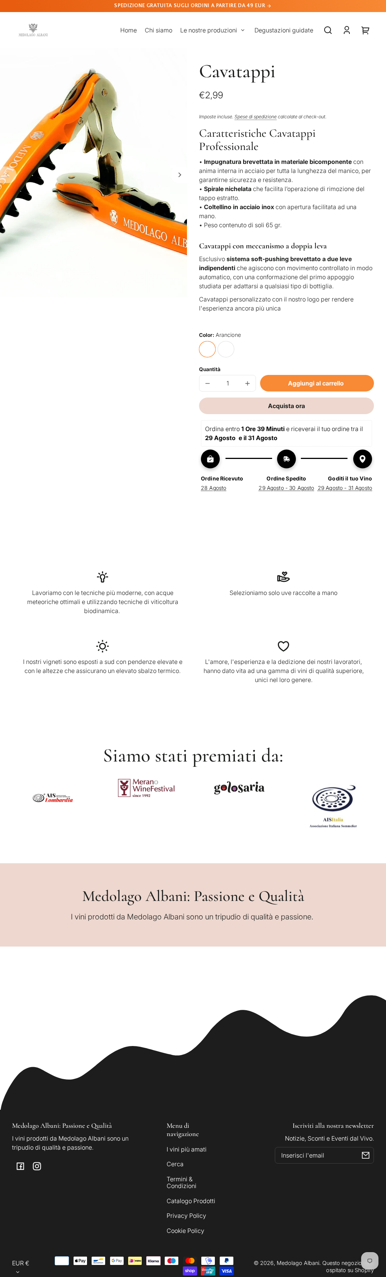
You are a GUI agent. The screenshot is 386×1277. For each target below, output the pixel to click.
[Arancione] (207, 349)
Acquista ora (286, 406)
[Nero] (226, 349)
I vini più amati (187, 1149)
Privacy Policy (186, 1215)
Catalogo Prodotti (191, 1201)
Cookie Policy (185, 1230)
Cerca (175, 1164)
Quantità (210, 369)
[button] (328, 30)
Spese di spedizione (255, 116)
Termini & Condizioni (181, 1182)
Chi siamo (158, 30)
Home (128, 30)
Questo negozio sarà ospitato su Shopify (348, 1266)
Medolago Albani (298, 1263)
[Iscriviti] (365, 1155)
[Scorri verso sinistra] (8, 175)
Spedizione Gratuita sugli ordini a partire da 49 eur (190, 6)
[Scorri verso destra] (178, 175)
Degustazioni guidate (283, 30)
